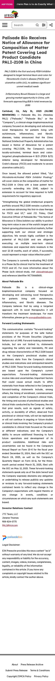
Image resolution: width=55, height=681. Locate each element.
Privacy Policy (41, 676)
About (15, 664)
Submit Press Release (16, 670)
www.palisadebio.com (40, 317)
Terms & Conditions (40, 670)
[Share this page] (51, 25)
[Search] (37, 25)
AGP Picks (7, 4)
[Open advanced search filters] (43, 25)
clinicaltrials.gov (44, 271)
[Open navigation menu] (4, 25)
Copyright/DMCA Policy (19, 676)
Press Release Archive (32, 664)
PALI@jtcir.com (10, 525)
